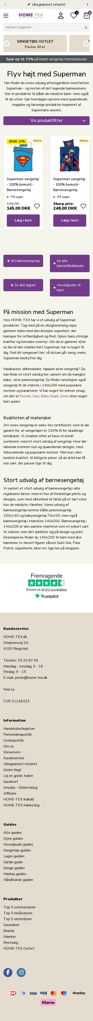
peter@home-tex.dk (31, 677)
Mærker (9, 936)
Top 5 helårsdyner (18, 913)
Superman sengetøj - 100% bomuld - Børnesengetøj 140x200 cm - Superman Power (69, 190)
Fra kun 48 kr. (35, 44)
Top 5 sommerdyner (19, 907)
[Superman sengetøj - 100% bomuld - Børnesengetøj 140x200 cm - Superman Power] (69, 155)
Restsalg (10, 942)
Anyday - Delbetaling (20, 787)
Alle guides (12, 832)
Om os (8, 746)
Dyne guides (13, 838)
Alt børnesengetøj (25, 261)
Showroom (12, 752)
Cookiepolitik (13, 740)
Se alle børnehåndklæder (70, 263)
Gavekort (10, 781)
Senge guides (14, 868)
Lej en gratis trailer (18, 775)
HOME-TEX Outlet (18, 948)
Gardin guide (13, 862)
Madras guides (14, 873)
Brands (8, 930)
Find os (9, 689)
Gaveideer (11, 924)
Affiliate (9, 793)
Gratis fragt (12, 769)
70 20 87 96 (28, 660)
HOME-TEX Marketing (21, 805)
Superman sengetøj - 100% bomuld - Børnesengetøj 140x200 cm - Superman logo (23, 190)
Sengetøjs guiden (17, 850)
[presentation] (5, 4)
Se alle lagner (25, 285)
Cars (35, 396)
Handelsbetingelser (19, 728)
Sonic (65, 396)
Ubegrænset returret (20, 764)
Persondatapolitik (17, 734)
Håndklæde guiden (18, 879)
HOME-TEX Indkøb (18, 799)
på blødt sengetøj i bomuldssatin (46, 59)
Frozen (25, 396)
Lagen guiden (13, 856)
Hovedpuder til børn (69, 288)
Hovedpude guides (18, 844)
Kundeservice (13, 758)
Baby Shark (50, 396)
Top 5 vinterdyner (17, 919)
